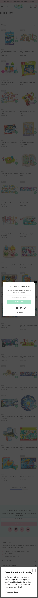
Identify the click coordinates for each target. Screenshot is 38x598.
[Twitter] (25, 308)
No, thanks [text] (20, 312)
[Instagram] (17, 308)
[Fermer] (35, 282)
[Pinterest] (21, 308)
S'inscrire (19, 302)
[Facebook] (13, 308)
